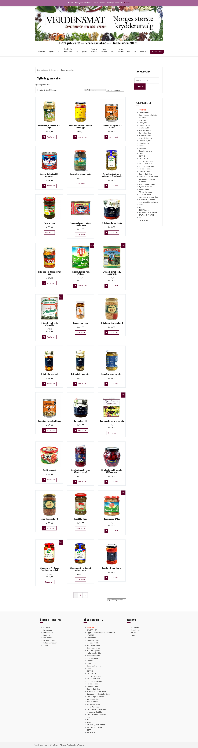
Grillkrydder (143, 123)
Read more (80, 184)
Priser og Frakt (49, 640)
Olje (59, 51)
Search (140, 86)
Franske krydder (145, 135)
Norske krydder (144, 125)
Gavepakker (41, 51)
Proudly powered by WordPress (46, 745)
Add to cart (51, 137)
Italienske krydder (145, 138)
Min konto (47, 638)
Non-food (143, 51)
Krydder (51, 51)
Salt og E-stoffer (120, 50)
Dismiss (127, 3)
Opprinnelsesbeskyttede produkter (101, 632)
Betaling (46, 627)
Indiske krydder (144, 128)
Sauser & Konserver (50, 70)
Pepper (141, 146)
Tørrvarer (84, 51)
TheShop (70, 745)
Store (45, 645)
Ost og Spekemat (104, 50)
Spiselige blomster (146, 151)
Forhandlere (48, 632)
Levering (46, 635)
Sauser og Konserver (94, 50)
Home (39, 70)
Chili (128, 51)
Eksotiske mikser (145, 133)
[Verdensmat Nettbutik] (99, 23)
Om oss (133, 632)
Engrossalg (47, 630)
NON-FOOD (143, 220)
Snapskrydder (144, 143)
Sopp (112, 51)
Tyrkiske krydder (145, 130)
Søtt (135, 51)
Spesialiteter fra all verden (68, 50)
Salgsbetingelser (50, 643)
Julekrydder (143, 148)
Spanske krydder (145, 141)
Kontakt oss (135, 630)
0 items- (157, 52)
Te (77, 51)
